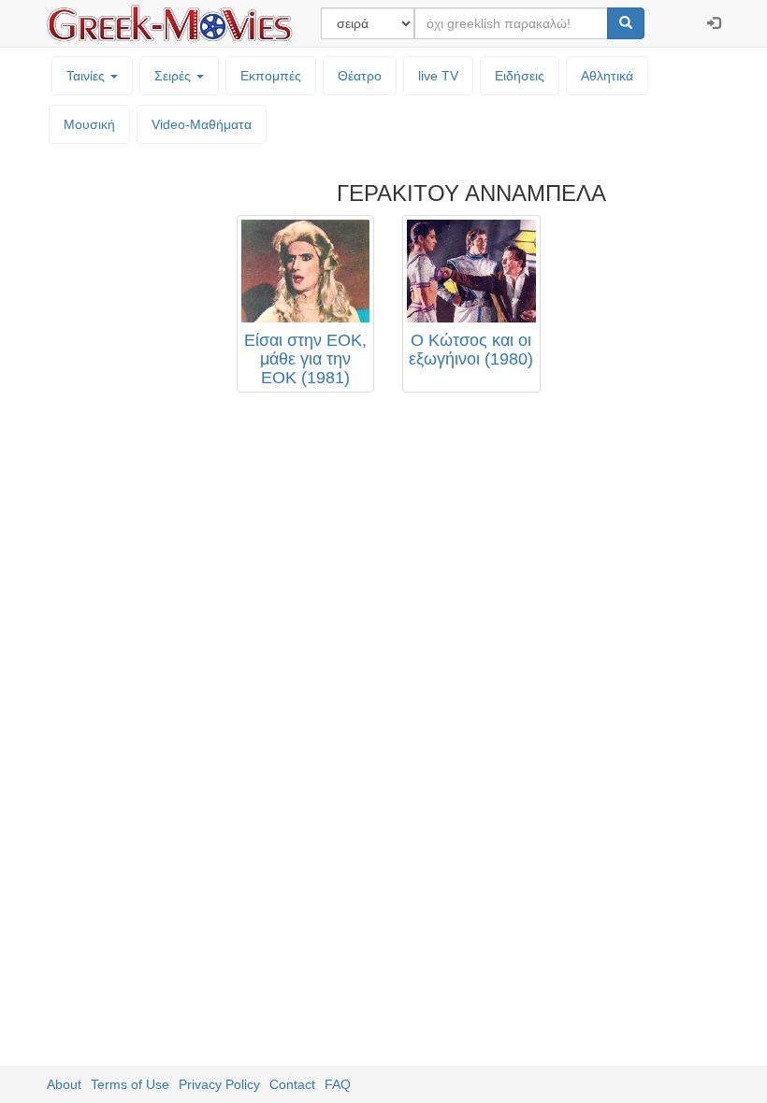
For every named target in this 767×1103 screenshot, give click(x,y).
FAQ (338, 1084)
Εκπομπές (270, 75)
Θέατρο (360, 75)
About (64, 1084)
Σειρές (174, 75)
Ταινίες (87, 75)
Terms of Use (130, 1084)
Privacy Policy (219, 1084)
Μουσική (89, 124)
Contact (292, 1084)
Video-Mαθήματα (202, 124)
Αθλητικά (607, 75)
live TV (438, 75)
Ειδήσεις (519, 75)
